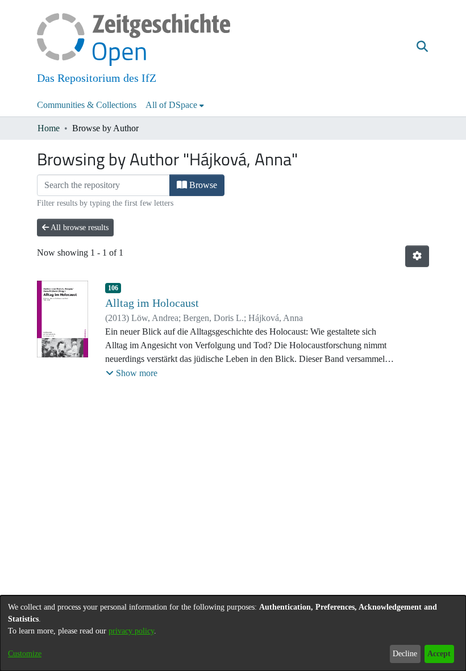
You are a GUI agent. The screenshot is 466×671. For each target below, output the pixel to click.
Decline (405, 653)
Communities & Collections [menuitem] (86, 105)
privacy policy (131, 631)
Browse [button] (202, 185)
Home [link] (49, 128)
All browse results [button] (79, 227)
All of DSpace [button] (171, 105)
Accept (439, 653)
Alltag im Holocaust (152, 303)
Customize (24, 653)
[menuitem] (174, 105)
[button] (422, 47)
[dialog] (233, 633)
